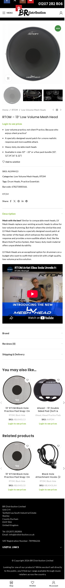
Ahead (38, 415)
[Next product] (61, 110)
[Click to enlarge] (8, 78)
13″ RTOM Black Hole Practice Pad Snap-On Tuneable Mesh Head (17, 411)
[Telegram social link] (26, 201)
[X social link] (14, 201)
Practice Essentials (30, 181)
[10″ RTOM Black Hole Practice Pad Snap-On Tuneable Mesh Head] (17, 456)
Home (5, 109)
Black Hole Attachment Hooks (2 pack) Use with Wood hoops (47, 478)
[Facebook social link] (10, 201)
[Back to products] (57, 110)
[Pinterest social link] (19, 201)
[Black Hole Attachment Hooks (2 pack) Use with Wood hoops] (48, 456)
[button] (5, 54)
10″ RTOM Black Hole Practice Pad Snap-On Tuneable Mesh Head (17, 477)
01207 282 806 (50, 3)
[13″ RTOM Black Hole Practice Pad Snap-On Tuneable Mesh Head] (17, 390)
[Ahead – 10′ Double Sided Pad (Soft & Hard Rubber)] (48, 390)
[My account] (61, 13)
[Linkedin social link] (22, 201)
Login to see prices (12, 124)
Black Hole (20, 415)
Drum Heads (14, 181)
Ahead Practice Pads (51, 415)
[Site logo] (32, 12)
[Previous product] (53, 110)
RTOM (15, 109)
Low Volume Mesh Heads (33, 109)
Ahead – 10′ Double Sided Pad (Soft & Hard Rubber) (48, 411)
